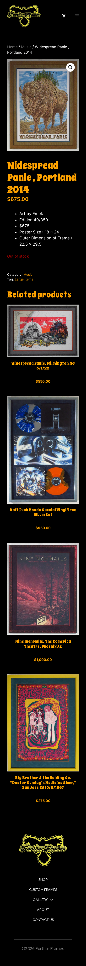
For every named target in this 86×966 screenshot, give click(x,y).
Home (12, 47)
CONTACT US (43, 920)
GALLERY (40, 899)
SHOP (43, 879)
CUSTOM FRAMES (43, 889)
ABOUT (43, 910)
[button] (70, 67)
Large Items (24, 279)
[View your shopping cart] (63, 16)
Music (26, 47)
